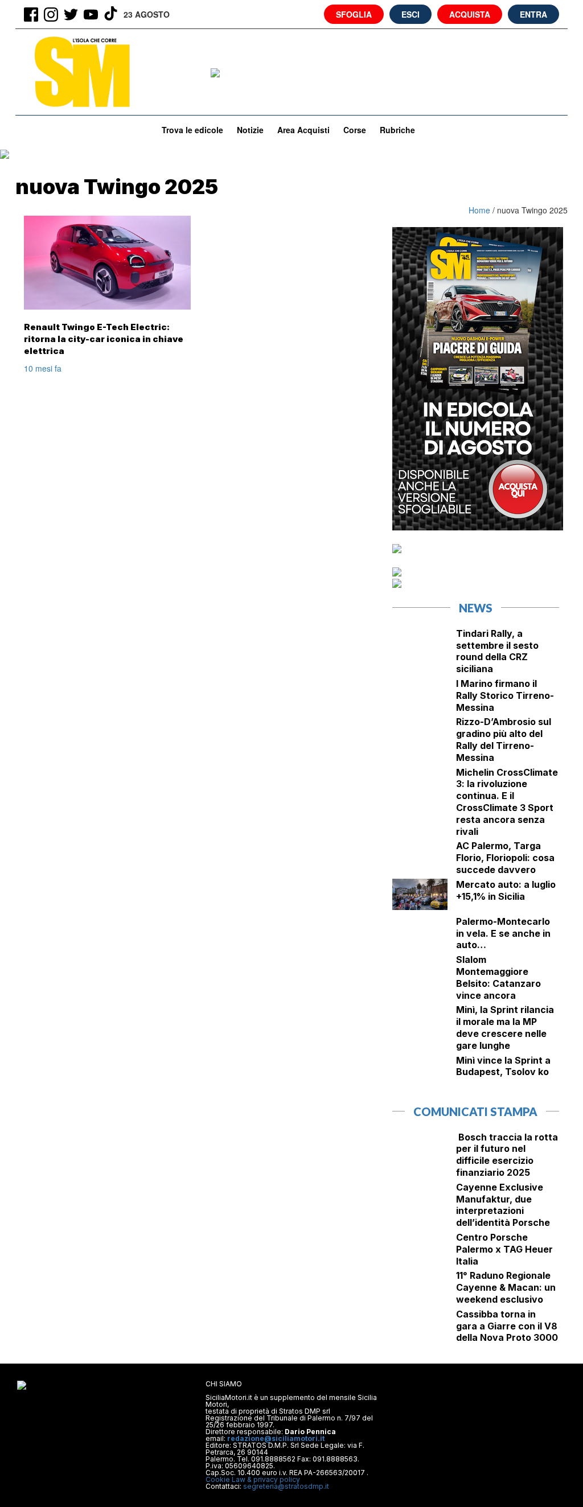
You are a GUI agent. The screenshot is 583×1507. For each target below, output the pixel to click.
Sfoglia (354, 14)
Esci (410, 14)
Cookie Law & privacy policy (253, 1479)
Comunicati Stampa (475, 1111)
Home (480, 210)
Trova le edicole (192, 129)
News (475, 608)
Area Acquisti (303, 129)
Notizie (250, 129)
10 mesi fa (42, 368)
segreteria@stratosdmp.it (286, 1486)
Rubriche (397, 129)
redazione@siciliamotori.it (276, 1438)
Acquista (469, 14)
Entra (533, 14)
